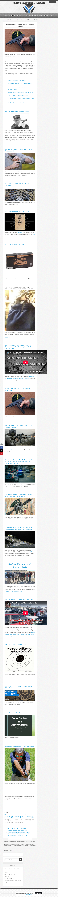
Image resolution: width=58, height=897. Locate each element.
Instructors (19, 15)
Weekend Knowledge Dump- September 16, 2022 (19, 832)
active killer (7, 841)
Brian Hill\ (23, 841)
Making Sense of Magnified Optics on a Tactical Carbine (18, 426)
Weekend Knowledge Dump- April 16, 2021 (17, 830)
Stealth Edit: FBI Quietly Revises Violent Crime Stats (18, 687)
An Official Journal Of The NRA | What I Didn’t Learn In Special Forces (19, 495)
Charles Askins (29, 841)
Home (6, 15)
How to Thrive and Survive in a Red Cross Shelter (18, 95)
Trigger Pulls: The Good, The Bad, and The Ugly (17, 184)
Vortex (18, 846)
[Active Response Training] (29, 7)
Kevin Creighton (29, 842)
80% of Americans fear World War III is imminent (18, 102)
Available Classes (12, 15)
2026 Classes (25, 15)
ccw (26, 841)
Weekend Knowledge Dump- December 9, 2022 (18, 834)
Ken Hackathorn (23, 842)
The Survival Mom (14, 846)
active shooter (19, 841)
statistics (5, 845)
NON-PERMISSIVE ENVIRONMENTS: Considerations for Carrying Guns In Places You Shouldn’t (20, 347)
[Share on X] (1, 450)
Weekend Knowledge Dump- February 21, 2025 (9, 816)
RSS (54, 2)
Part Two (13, 449)
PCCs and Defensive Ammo (14, 244)
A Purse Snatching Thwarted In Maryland (19, 599)
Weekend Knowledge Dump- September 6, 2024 (29, 816)
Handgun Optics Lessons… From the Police (19, 746)
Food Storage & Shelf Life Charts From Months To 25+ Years (21, 92)
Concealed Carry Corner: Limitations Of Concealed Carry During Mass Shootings (18, 528)
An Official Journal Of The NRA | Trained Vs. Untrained (19, 150)
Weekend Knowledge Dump (13, 19)
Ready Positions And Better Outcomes (18, 713)
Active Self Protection (12, 841)
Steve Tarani (9, 845)
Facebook (51, 2)
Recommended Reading (33, 15)
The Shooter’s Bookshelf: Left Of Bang (18, 212)
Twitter (52, 2)
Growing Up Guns (17, 842)
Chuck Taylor (8, 842)
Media (52, 15)
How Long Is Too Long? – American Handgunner (17, 389)
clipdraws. (7, 337)
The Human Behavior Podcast (23, 845)
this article (30, 551)
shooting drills (31, 844)
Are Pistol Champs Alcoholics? (15, 644)
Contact (40, 15)
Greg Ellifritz (20, 838)
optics (16, 844)
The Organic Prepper (32, 845)
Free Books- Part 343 (9, 878)
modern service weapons (10, 844)
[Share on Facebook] (1, 447)
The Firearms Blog (15, 845)
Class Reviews (46, 15)
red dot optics (26, 844)
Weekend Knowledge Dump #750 (12, 869)
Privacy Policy (29, 894)
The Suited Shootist (7, 846)
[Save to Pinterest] (1, 453)
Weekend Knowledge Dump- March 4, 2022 (17, 835)
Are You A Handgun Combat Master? (17, 111)
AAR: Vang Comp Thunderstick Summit (14, 591)
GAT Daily (12, 842)
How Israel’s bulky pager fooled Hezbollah (17, 80)
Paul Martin (19, 844)
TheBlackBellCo (38, 893)
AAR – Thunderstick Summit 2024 (20, 566)
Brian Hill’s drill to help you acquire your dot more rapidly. (21, 785)
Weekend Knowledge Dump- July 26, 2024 (17, 828)
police (23, 844)
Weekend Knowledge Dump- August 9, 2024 (19, 816)
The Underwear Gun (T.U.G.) (19, 287)
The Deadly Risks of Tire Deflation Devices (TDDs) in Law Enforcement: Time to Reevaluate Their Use (19, 461)
